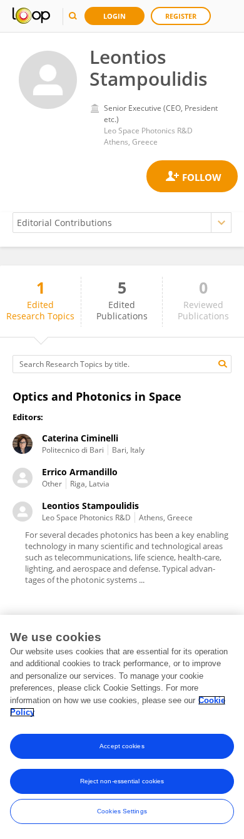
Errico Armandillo (80, 472)
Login (114, 16)
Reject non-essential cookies (122, 781)
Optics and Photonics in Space (97, 396)
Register (180, 16)
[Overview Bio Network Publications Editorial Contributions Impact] (122, 222)
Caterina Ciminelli (80, 438)
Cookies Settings (122, 811)
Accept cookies (121, 746)
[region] (122, 727)
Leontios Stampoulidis (90, 506)
